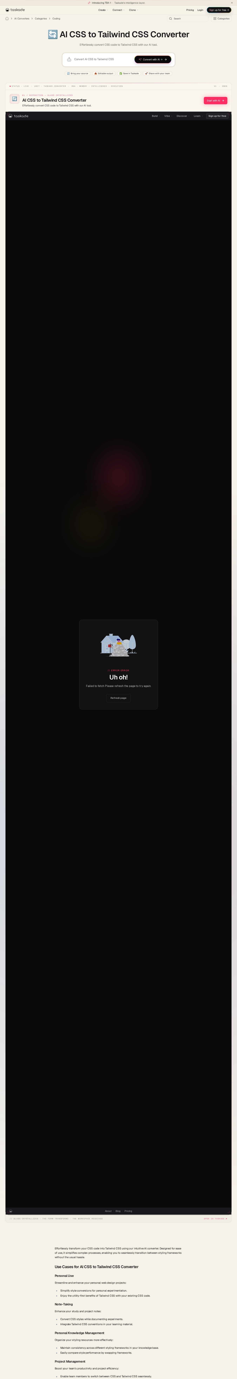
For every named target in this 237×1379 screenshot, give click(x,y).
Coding (56, 18)
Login (200, 10)
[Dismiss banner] (232, 3)
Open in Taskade (214, 1219)
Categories (41, 18)
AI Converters (21, 18)
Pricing (190, 10)
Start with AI (213, 100)
